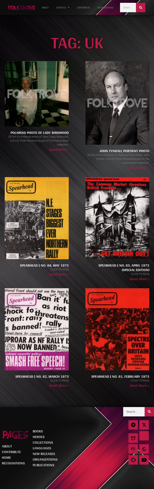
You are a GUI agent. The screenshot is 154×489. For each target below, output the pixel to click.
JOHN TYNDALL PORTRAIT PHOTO (124, 150)
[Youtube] (144, 460)
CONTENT (61, 7)
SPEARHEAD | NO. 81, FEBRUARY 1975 (120, 376)
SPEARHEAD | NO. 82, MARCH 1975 (42, 376)
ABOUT (45, 7)
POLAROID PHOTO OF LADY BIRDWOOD (40, 132)
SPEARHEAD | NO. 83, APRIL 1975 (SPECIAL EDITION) (123, 267)
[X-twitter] (144, 425)
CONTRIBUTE (83, 7)
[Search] (140, 7)
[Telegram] (133, 425)
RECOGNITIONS (106, 7)
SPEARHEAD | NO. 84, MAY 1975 (44, 265)
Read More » (59, 149)
